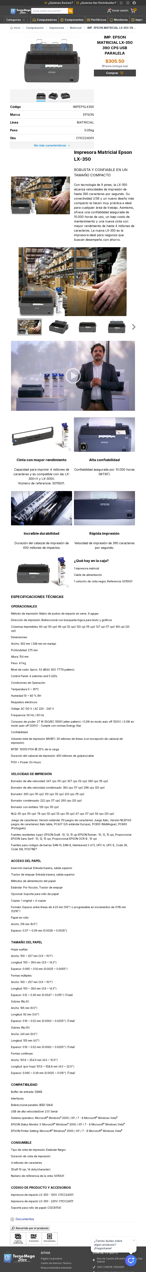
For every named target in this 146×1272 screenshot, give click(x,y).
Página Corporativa (51, 1258)
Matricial (76, 27)
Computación (35, 27)
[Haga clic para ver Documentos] (50, 1238)
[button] (133, 327)
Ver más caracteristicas (50, 145)
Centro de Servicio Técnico (56, 1263)
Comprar (112, 73)
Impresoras (56, 27)
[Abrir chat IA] (130, 1260)
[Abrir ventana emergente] (73, 1228)
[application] (73, 376)
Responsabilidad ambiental (56, 1267)
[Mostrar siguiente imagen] (132, 281)
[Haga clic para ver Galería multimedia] (18, 1238)
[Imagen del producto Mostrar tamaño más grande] (40, 195)
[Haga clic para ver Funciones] (34, 1238)
